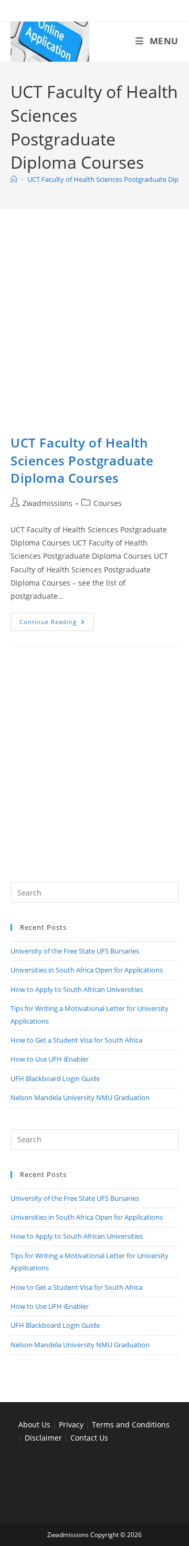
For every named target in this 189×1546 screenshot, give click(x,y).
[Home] (13, 179)
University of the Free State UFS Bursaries (74, 951)
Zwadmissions (47, 503)
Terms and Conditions (131, 1424)
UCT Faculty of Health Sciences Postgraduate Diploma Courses (82, 460)
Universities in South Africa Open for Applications (86, 970)
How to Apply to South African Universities (76, 989)
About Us (34, 1424)
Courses (107, 503)
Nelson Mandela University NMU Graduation (80, 1097)
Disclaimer (43, 1438)
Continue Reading (56, 624)
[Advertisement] (94, 335)
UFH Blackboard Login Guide (55, 1078)
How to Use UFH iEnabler (49, 1059)
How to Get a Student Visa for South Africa (76, 1040)
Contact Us (89, 1438)
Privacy (72, 1424)
